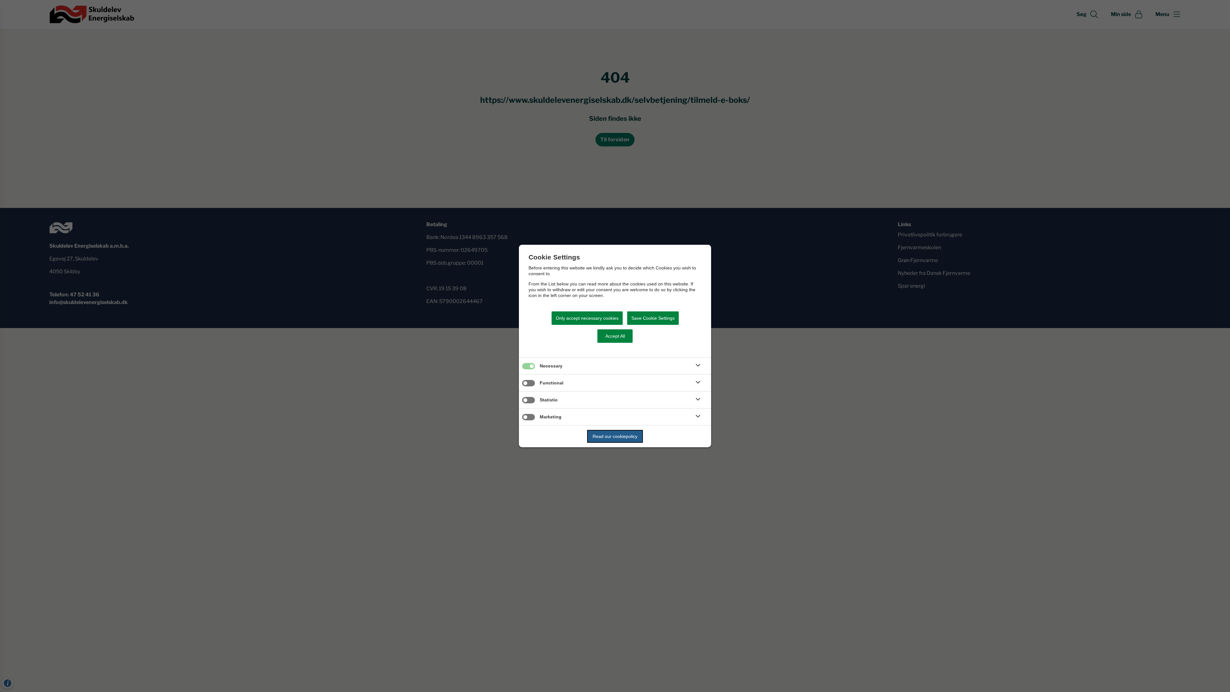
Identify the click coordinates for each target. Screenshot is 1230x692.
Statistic (549, 399)
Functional (551, 382)
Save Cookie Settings (653, 318)
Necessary (551, 365)
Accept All (615, 336)
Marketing (551, 416)
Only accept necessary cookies (587, 318)
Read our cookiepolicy (615, 436)
